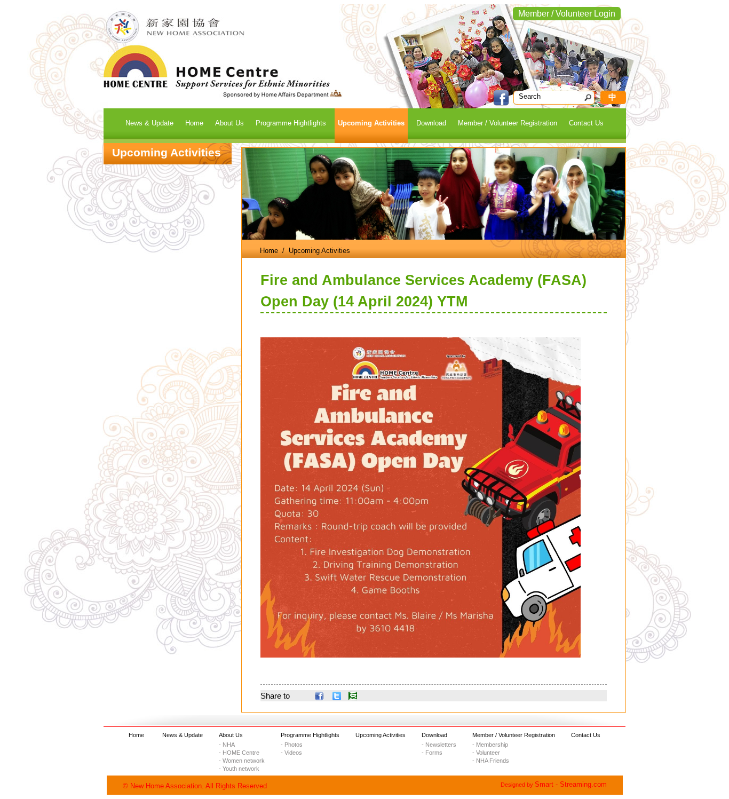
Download (434, 735)
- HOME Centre (239, 752)
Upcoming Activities (380, 735)
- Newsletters (439, 744)
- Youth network (239, 768)
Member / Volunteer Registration (513, 735)
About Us (231, 735)
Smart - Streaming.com (571, 784)
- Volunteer (486, 752)
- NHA (227, 744)
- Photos (292, 744)
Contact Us (585, 735)
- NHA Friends (490, 760)
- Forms (432, 752)
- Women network (242, 760)
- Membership (490, 744)
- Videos (291, 752)
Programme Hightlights (310, 735)
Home (269, 251)
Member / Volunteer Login (566, 13)
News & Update (182, 735)
